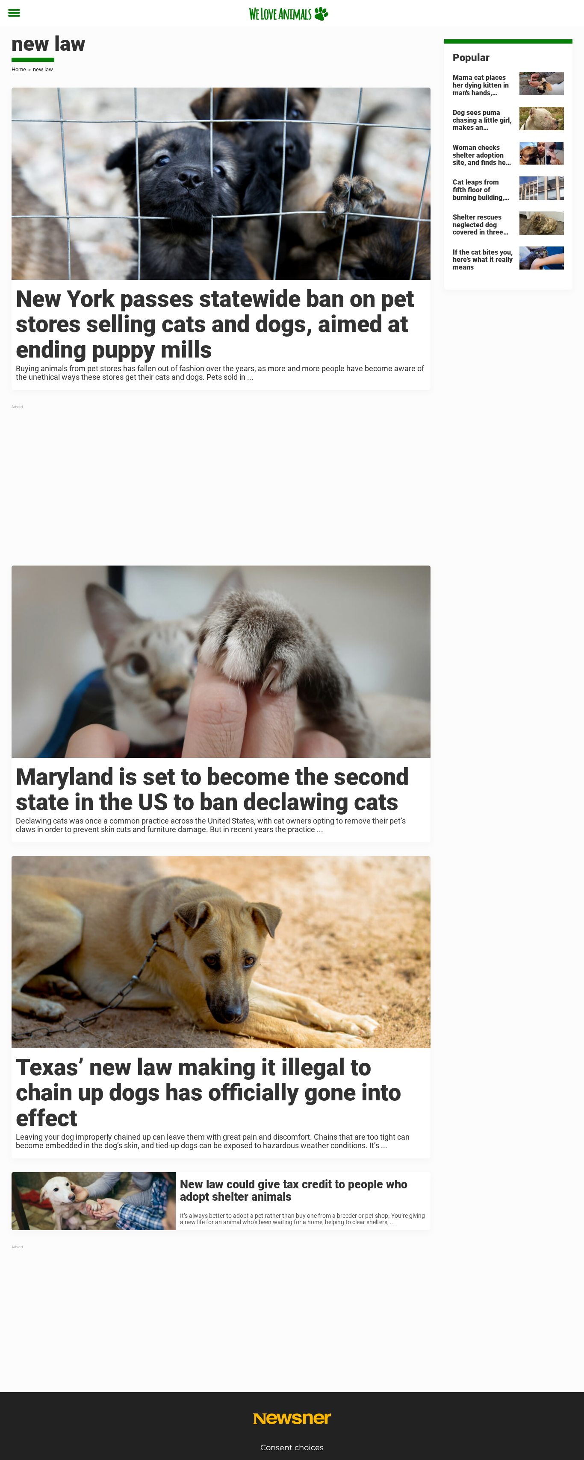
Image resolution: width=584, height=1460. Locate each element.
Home (19, 69)
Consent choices (292, 1447)
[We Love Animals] (288, 13)
